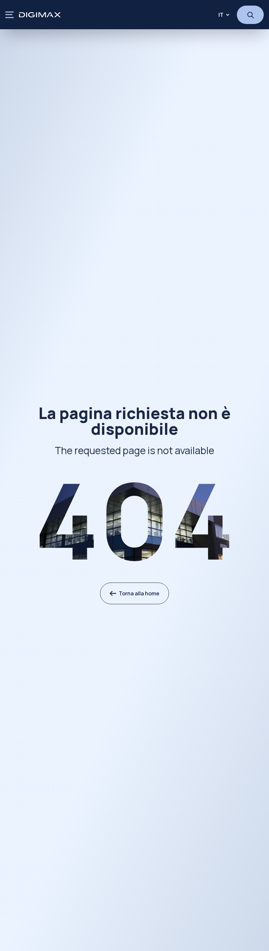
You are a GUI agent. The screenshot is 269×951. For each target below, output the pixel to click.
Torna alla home (139, 593)
